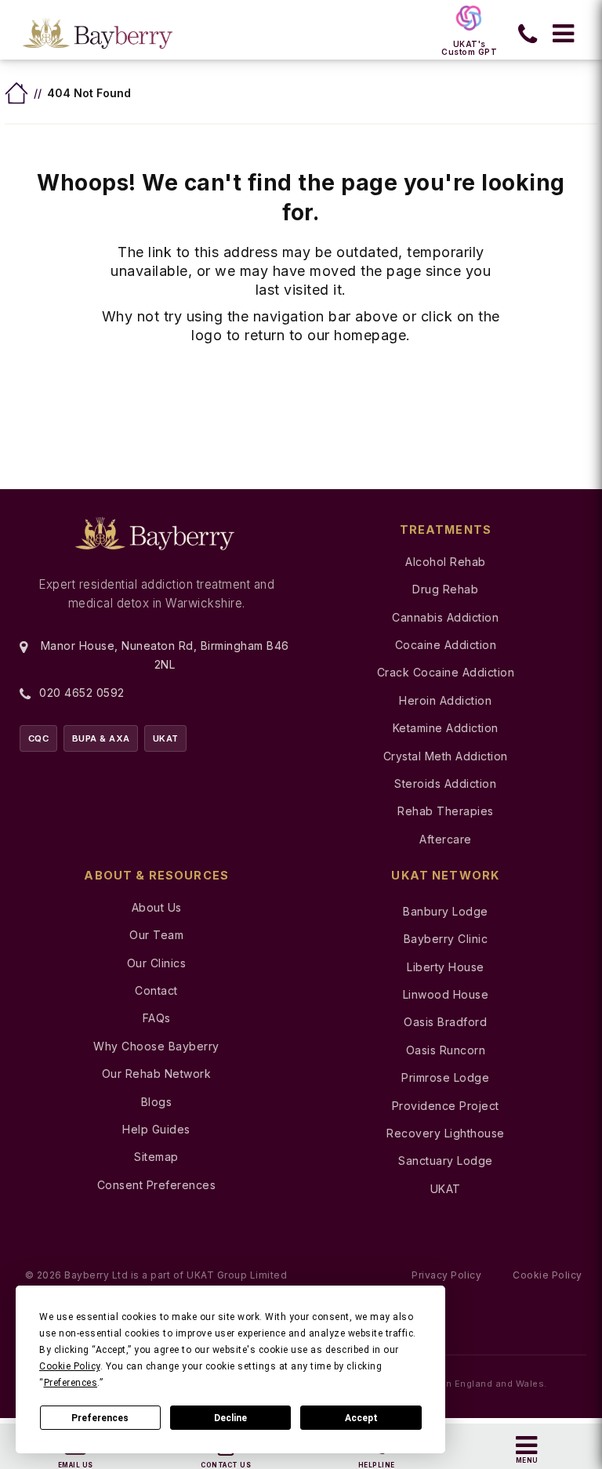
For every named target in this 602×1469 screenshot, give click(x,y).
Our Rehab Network (157, 1073)
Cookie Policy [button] (69, 1366)
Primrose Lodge (445, 1077)
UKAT (166, 738)
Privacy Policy (446, 1275)
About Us (157, 907)
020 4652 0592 (82, 692)
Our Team (156, 934)
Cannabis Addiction (445, 617)
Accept (361, 1418)
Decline (230, 1418)
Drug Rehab (445, 589)
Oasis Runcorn (446, 1050)
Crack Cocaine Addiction (446, 672)
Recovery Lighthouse (445, 1133)
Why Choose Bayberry (156, 1046)
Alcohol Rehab (445, 561)
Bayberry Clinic (446, 938)
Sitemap (156, 1156)
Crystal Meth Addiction (445, 756)
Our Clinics (157, 963)
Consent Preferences (156, 1185)
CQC (38, 738)
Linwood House (446, 994)
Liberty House (445, 967)
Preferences (100, 1418)
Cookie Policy (547, 1275)
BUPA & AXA (101, 738)
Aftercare (445, 839)
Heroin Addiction (445, 700)
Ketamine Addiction (446, 727)
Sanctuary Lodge (445, 1160)
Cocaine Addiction (446, 644)
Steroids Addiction (445, 783)
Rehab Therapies (445, 811)
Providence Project (445, 1105)
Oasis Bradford (445, 1021)
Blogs (156, 1101)
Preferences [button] (71, 1382)
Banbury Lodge (445, 911)
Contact (156, 990)
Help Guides (156, 1129)
